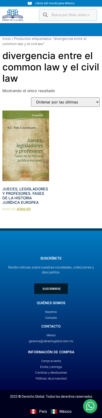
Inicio (6, 39)
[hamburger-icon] (92, 30)
